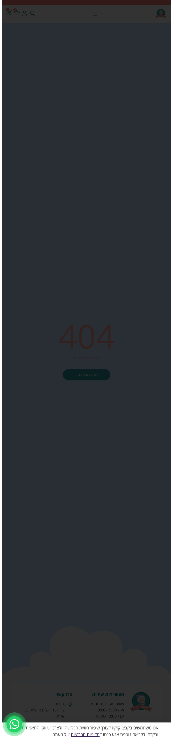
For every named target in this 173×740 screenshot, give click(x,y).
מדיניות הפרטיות (85, 734)
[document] (86, 370)
